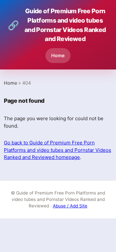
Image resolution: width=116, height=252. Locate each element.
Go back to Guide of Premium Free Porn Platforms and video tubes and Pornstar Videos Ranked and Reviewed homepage (57, 150)
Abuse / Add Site (70, 205)
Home (58, 55)
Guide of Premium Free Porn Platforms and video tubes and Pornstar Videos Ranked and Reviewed (57, 25)
